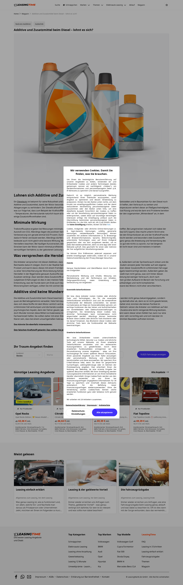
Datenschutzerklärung (75, 405)
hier (108, 224)
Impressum (92, 405)
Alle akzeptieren (105, 412)
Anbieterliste (104, 405)
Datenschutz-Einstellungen (78, 412)
